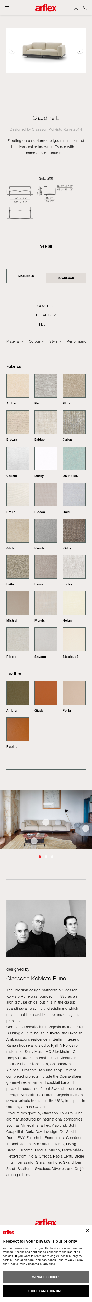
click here (27, 1259)
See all (46, 246)
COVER (43, 306)
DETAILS (43, 315)
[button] (80, 50)
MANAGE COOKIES (46, 1277)
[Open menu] (7, 7)
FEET (43, 324)
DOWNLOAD (66, 277)
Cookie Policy (17, 1263)
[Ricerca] (85, 7)
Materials (26, 275)
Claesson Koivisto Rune (52, 129)
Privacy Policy (74, 1259)
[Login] (76, 7)
